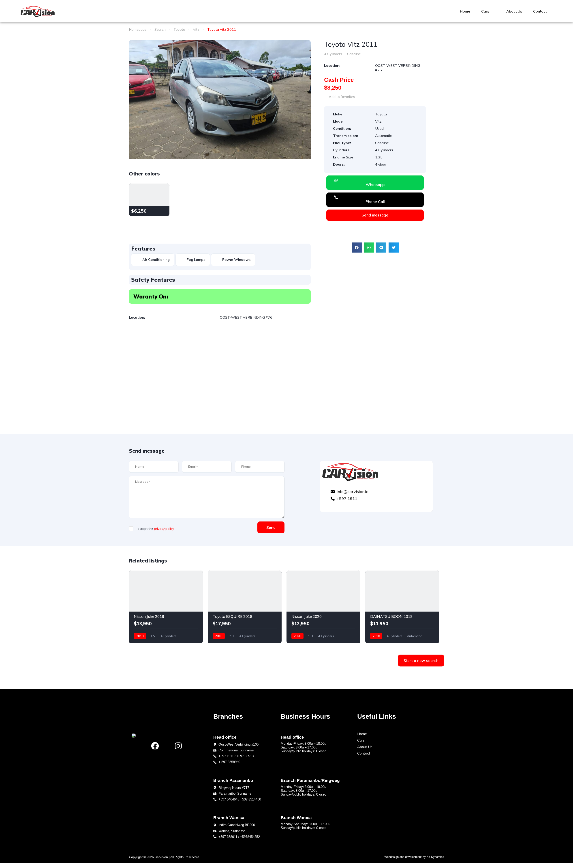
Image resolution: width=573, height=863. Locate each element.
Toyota (179, 29)
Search (160, 29)
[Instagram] (178, 746)
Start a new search (421, 660)
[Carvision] (38, 11)
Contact (540, 11)
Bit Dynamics (435, 857)
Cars (485, 11)
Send (271, 527)
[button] (357, 247)
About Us (514, 11)
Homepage (138, 29)
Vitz (196, 29)
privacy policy (164, 529)
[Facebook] (155, 746)
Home (465, 11)
